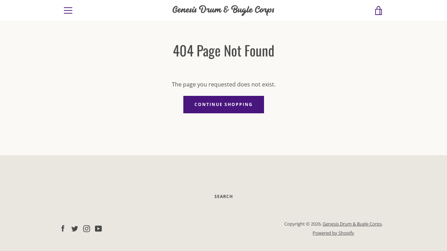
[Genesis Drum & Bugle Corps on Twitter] (74, 228)
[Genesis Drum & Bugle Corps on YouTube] (98, 228)
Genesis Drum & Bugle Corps (223, 10)
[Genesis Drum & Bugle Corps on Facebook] (62, 228)
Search (223, 196)
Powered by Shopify (333, 233)
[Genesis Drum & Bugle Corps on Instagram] (86, 228)
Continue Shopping (224, 104)
